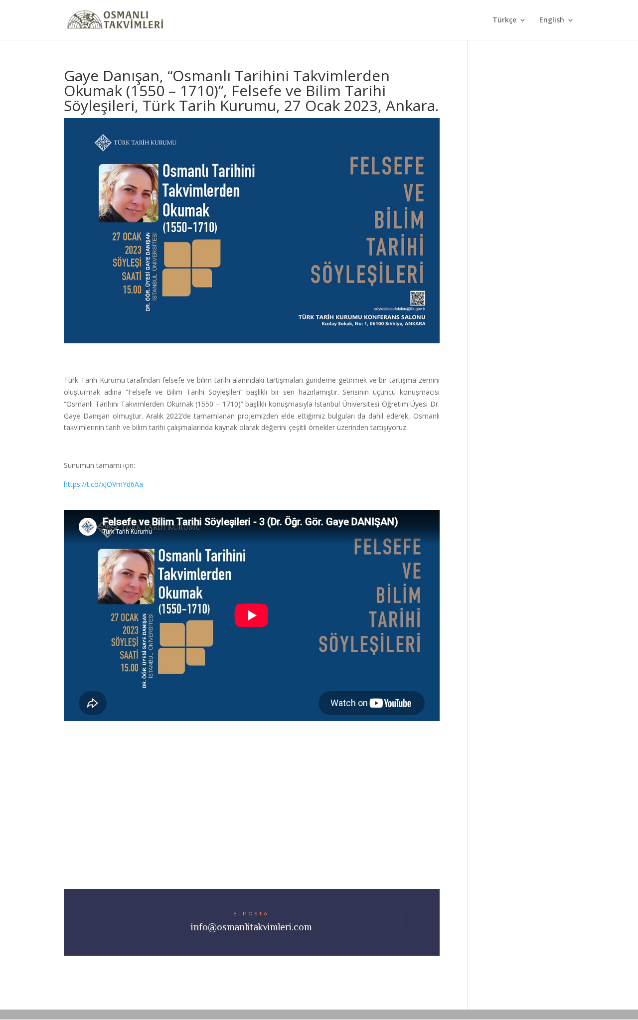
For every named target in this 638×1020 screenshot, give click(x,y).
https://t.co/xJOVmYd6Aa (103, 484)
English (551, 20)
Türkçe (504, 20)
